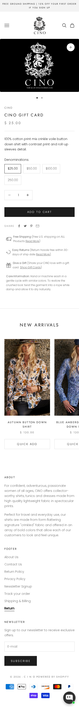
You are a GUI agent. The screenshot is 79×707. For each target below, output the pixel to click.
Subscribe (21, 661)
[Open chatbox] (69, 698)
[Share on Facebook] (19, 226)
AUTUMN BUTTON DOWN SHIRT (27, 424)
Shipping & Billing (17, 601)
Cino (8, 108)
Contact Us (13, 564)
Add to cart (39, 212)
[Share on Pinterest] (31, 226)
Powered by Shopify (52, 677)
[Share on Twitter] (25, 226)
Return (9, 608)
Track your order (17, 593)
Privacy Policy (14, 579)
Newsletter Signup (18, 586)
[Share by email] (37, 226)
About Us (11, 557)
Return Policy (14, 571)
